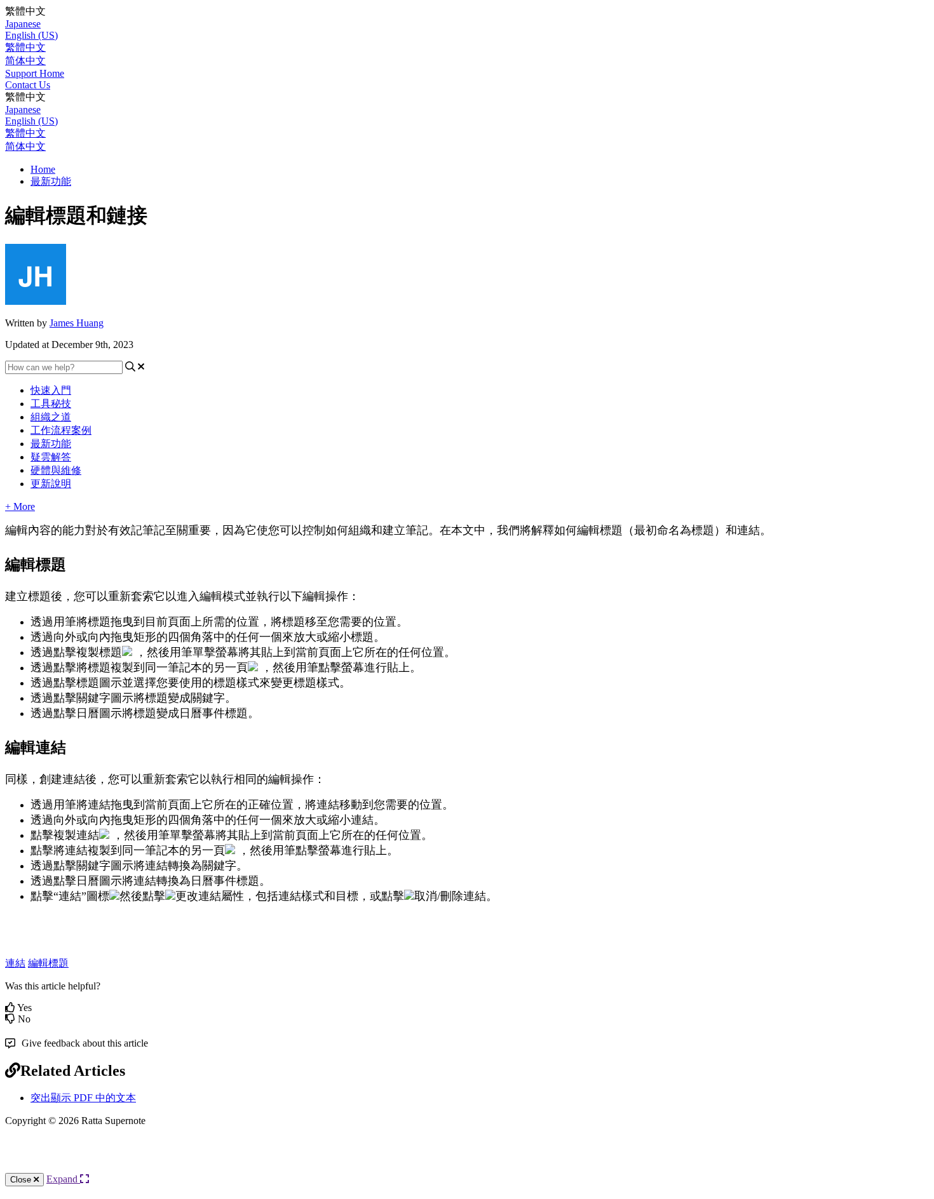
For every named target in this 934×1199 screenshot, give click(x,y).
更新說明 (50, 483)
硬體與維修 (55, 470)
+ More (20, 506)
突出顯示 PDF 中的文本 (83, 1097)
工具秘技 (50, 403)
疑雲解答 (50, 457)
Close (22, 1179)
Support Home (34, 73)
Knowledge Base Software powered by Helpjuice (467, 1160)
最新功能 (50, 181)
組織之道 (50, 417)
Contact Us (27, 84)
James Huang (77, 323)
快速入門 (50, 390)
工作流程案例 (60, 430)
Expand (63, 1179)
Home (42, 169)
